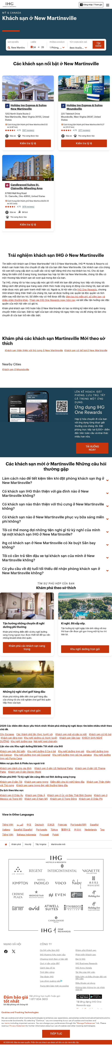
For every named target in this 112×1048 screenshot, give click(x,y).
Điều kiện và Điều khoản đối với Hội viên (91, 977)
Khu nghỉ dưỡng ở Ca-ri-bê (41, 751)
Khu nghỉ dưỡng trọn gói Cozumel (32, 754)
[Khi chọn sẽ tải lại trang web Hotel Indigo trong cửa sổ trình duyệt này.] (41, 882)
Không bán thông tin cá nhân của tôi (90, 988)
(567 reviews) (28, 130)
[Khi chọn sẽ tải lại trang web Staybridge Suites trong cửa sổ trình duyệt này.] (73, 907)
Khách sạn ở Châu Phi (91, 798)
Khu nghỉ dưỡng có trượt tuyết (40, 737)
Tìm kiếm (98, 44)
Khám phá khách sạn (86, 950)
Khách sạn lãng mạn (11, 737)
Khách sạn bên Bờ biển (12, 751)
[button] (107, 4)
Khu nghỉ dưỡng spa (21, 741)
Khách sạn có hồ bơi (100, 734)
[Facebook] (6, 951)
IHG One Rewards (87, 289)
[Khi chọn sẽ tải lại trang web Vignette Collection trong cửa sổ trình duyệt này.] (91, 870)
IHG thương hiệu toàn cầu (52, 954)
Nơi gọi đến (13, 42)
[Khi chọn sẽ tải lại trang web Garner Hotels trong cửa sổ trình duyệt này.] (18, 907)
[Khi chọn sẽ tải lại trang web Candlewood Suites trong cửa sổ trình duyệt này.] (56, 920)
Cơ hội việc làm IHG (50, 950)
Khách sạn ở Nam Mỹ (36, 798)
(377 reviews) (84, 130)
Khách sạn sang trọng (36, 781)
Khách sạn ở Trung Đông (63, 798)
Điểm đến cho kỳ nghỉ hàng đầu (67, 781)
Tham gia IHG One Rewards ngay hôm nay (52, 300)
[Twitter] (13, 951)
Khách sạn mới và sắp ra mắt (71, 734)
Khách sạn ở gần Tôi (11, 781)
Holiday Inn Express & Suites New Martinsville (29, 107)
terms (7, 1023)
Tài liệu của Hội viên (85, 972)
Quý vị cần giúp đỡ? (50, 963)
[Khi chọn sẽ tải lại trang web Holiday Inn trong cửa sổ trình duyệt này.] (94, 895)
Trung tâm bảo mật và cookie (54, 985)
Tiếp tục (56, 1033)
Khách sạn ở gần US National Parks (53, 768)
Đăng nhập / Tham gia (92, 5)
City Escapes (7, 734)
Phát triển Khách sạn (86, 954)
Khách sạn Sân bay (69, 737)
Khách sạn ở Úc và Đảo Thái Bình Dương (69, 795)
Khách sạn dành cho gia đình (16, 768)
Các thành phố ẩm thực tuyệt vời (34, 734)
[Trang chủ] (5, 844)
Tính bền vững (47, 972)
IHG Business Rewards (86, 963)
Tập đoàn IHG (47, 976)
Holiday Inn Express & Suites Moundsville (85, 107)
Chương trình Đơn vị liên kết (54, 958)
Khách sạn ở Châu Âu (11, 795)
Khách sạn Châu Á (35, 795)
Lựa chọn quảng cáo (50, 980)
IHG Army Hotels (84, 967)
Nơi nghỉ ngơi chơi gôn (45, 741)
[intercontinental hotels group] (9, 4)
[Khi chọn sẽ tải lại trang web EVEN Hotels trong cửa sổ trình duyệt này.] (57, 895)
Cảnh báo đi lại (47, 967)
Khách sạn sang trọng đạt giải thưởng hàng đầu (42, 785)
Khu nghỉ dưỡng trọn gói (71, 751)
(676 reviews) (28, 207)
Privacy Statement (17, 1025)
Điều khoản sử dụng (85, 982)
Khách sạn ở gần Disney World (24, 771)
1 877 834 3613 (38, 999)
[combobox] (18, 47)
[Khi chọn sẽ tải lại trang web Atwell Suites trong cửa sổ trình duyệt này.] (51, 907)
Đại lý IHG (80, 958)
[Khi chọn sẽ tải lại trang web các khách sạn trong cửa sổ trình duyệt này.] (35, 870)
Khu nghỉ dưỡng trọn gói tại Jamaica (72, 754)
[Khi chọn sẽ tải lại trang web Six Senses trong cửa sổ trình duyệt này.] (18, 870)
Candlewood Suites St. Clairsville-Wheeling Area (26, 187)
